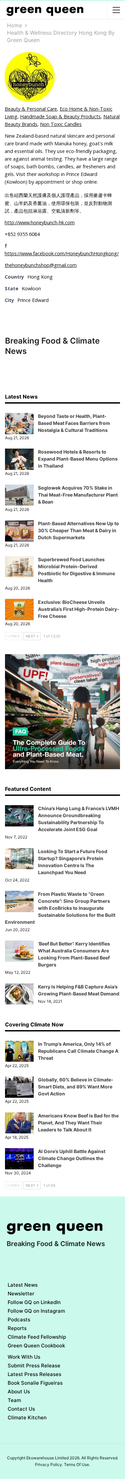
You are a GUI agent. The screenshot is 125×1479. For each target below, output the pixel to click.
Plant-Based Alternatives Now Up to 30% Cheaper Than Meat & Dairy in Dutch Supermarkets (78, 530)
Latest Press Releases (34, 1374)
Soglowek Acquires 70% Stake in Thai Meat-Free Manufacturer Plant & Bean (78, 495)
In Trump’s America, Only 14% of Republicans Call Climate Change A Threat (78, 1051)
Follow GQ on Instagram (36, 1311)
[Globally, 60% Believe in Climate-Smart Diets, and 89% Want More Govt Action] (19, 1087)
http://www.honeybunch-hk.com (40, 222)
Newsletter (21, 1293)
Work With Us (24, 1357)
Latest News (23, 1285)
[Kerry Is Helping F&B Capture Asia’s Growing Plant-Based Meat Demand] (19, 994)
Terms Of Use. (77, 1464)
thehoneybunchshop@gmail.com (41, 265)
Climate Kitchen (27, 1417)
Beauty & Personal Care (31, 109)
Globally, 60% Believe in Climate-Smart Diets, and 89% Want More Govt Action (75, 1086)
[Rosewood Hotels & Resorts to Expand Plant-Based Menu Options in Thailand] (19, 459)
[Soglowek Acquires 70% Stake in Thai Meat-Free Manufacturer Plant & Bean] (19, 495)
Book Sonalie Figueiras (35, 1383)
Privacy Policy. (49, 1464)
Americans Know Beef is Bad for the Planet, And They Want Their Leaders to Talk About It (78, 1122)
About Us (19, 1391)
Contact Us (21, 1409)
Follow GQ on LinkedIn (34, 1302)
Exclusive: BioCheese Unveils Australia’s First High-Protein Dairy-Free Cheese (78, 609)
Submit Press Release (34, 1365)
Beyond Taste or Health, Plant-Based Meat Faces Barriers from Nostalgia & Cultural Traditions (74, 423)
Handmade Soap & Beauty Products (60, 116)
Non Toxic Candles (61, 124)
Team (14, 1400)
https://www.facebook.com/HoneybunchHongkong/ (62, 253)
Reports (17, 1328)
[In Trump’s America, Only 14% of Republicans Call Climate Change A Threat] (19, 1051)
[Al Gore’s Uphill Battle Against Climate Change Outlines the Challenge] (19, 1158)
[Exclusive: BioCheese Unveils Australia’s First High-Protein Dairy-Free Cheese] (19, 609)
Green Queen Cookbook (36, 1345)
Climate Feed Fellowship (37, 1337)
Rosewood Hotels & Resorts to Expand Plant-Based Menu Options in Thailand (78, 459)
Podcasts (19, 1319)
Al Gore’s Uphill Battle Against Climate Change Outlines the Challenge (71, 1158)
